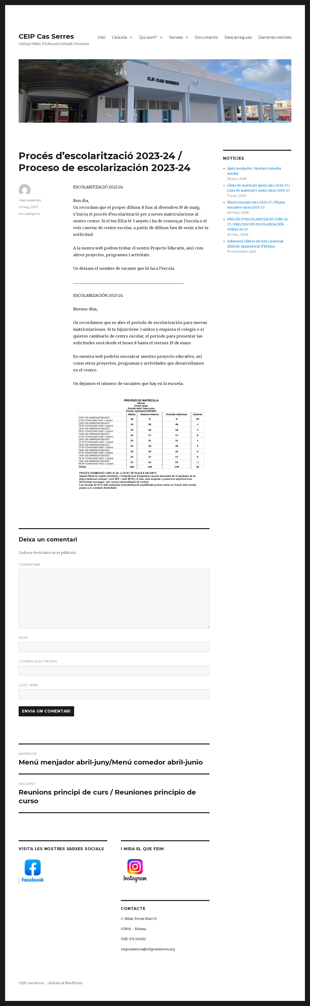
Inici (101, 37)
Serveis (176, 37)
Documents (206, 37)
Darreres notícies (274, 37)
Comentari (29, 564)
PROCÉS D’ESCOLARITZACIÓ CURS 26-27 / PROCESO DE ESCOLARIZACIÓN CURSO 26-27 (258, 224)
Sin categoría (29, 214)
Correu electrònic (38, 661)
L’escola (119, 37)
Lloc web (28, 685)
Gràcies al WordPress (65, 983)
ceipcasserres (30, 200)
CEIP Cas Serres (46, 36)
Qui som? (148, 37)
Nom (23, 637)
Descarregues (238, 37)
